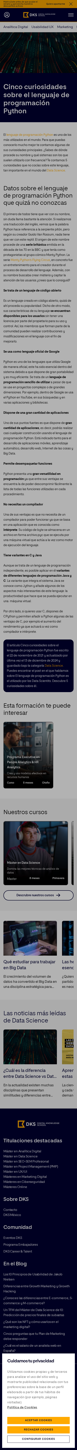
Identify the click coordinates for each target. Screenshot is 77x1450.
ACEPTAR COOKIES (38, 1420)
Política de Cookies (22, 1407)
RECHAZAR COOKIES (38, 1430)
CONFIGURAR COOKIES (38, 1439)
